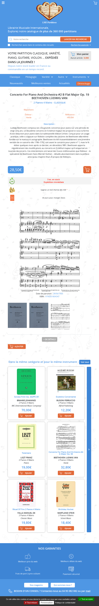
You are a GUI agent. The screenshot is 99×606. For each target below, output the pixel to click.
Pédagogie (31, 76)
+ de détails (49, 339)
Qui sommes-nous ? (63, 585)
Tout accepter (87, 599)
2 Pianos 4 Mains (43, 102)
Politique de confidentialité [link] (65, 603)
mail (88, 591)
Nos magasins (36, 585)
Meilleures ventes (41, 83)
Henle (28, 117)
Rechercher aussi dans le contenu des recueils (33, 45)
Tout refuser (32, 603)
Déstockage (84, 83)
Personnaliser (47, 603)
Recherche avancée (80, 45)
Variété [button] (46, 76)
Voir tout (85, 362)
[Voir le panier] (95, 3)
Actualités (64, 83)
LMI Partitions (49, 22)
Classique (15, 76)
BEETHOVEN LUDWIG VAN (49, 98)
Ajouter (87, 169)
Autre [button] (61, 76)
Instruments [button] (80, 76)
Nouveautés (16, 83)
